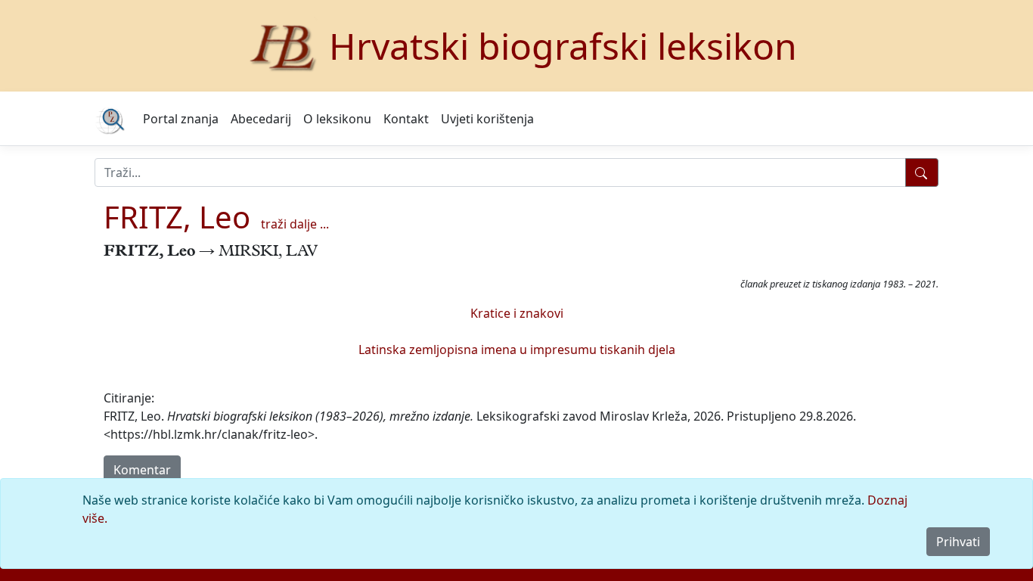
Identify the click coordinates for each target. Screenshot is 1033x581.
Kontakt (406, 118)
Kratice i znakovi (516, 313)
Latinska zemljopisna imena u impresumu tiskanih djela (516, 349)
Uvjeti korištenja (487, 118)
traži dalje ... (295, 224)
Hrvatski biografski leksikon (563, 45)
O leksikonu (337, 118)
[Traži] (921, 172)
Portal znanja (181, 118)
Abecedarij (261, 118)
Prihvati (958, 541)
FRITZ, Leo (177, 217)
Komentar (142, 469)
